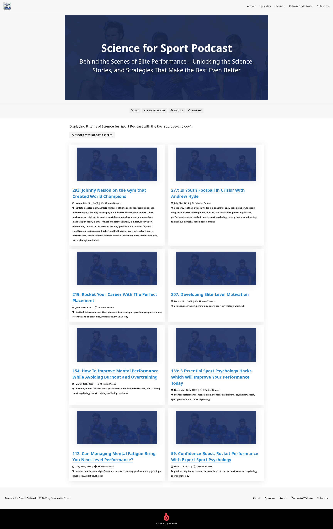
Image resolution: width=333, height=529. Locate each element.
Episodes (265, 6)
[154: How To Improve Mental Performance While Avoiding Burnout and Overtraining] (117, 345)
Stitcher (197, 110)
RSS (137, 110)
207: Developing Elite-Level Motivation (210, 294)
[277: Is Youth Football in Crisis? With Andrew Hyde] (216, 164)
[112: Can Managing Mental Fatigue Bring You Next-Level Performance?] (117, 427)
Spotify (178, 110)
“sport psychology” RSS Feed (94, 135)
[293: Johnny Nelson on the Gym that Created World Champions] (117, 164)
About (251, 6)
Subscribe (323, 6)
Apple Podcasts (156, 110)
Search (280, 6)
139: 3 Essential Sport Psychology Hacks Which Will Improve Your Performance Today (211, 377)
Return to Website (300, 6)
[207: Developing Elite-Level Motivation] (216, 268)
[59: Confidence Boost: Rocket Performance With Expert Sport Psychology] (216, 427)
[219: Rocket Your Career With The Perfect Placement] (117, 268)
